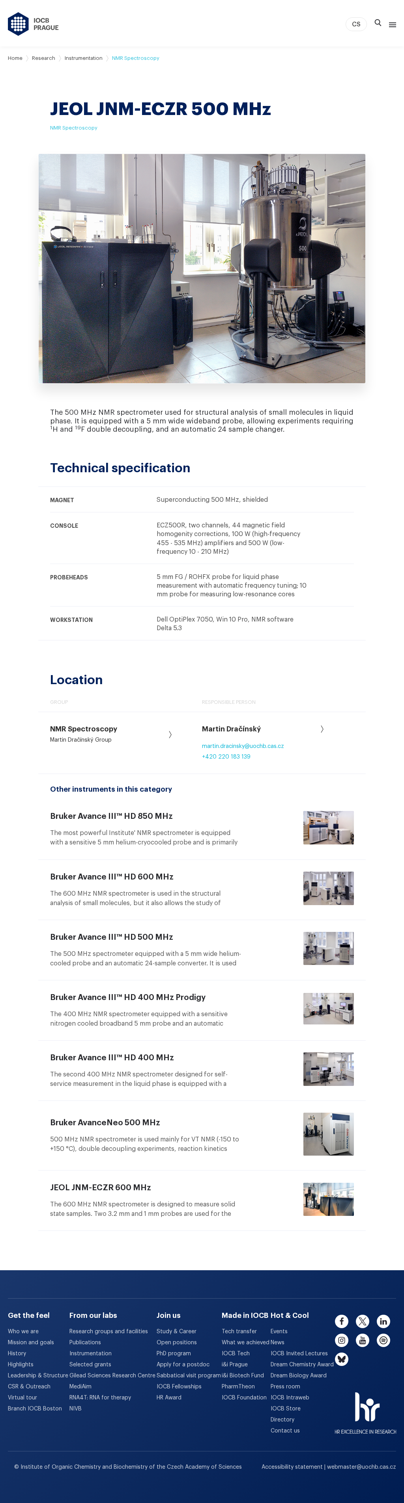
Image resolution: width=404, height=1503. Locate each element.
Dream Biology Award (299, 1376)
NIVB (75, 1409)
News (277, 1342)
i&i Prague (235, 1365)
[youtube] (362, 1340)
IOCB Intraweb (290, 1398)
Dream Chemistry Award (302, 1365)
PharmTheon (238, 1387)
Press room (285, 1387)
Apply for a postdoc (183, 1365)
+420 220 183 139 (226, 757)
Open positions (177, 1342)
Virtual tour (22, 1398)
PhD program (174, 1353)
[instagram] (341, 1340)
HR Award (169, 1398)
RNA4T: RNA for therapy (100, 1398)
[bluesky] (341, 1359)
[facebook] (341, 1321)
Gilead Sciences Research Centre (112, 1376)
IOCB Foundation (244, 1398)
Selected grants (90, 1365)
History (17, 1353)
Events (279, 1331)
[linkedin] (383, 1321)
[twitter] (362, 1321)
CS (356, 24)
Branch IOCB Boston (35, 1409)
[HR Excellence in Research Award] (365, 1408)
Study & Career (176, 1331)
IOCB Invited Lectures (299, 1353)
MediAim (80, 1387)
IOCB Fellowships (179, 1387)
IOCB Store (286, 1409)
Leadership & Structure (38, 1376)
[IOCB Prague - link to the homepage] (33, 24)
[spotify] (383, 1340)
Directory (282, 1420)
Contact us (285, 1431)
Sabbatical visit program (189, 1376)
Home (15, 58)
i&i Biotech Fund (243, 1376)
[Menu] (391, 24)
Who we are (23, 1331)
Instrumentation (84, 58)
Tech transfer (239, 1331)
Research (43, 58)
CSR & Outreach (29, 1387)
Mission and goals (31, 1342)
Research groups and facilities (108, 1331)
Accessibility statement (293, 1467)
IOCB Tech (236, 1353)
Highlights (21, 1365)
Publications (85, 1342)
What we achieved (245, 1342)
